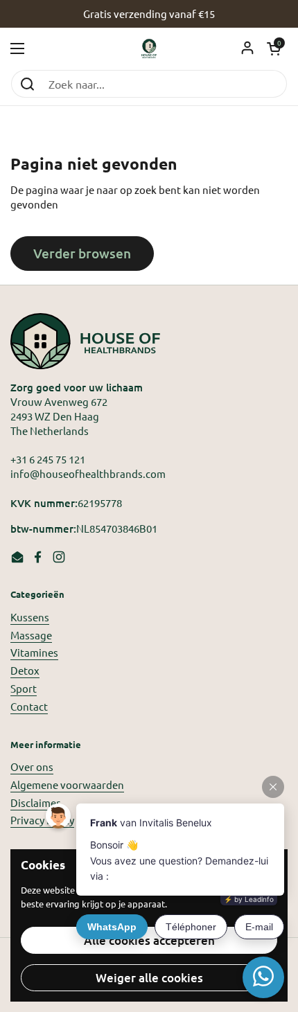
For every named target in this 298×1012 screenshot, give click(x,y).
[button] (274, 48)
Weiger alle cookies (149, 978)
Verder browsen (82, 253)
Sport (23, 688)
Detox (25, 670)
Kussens (29, 616)
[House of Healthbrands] (149, 48)
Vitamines (34, 652)
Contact (29, 706)
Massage (31, 634)
